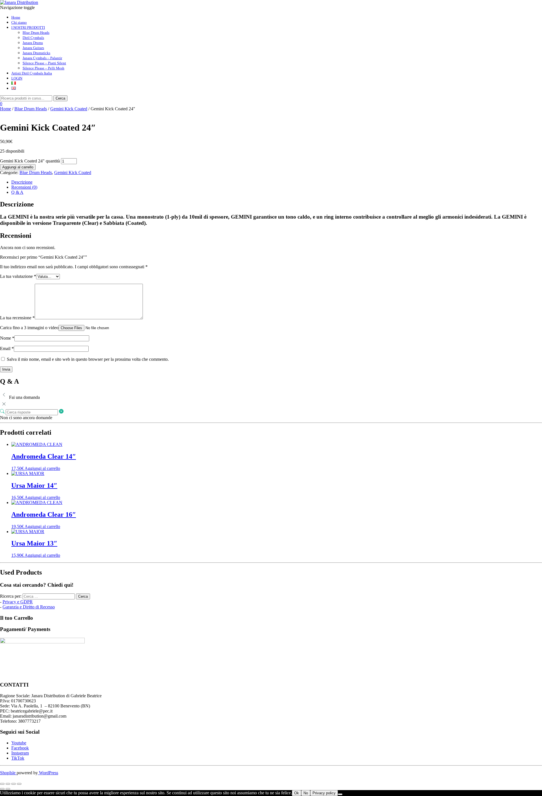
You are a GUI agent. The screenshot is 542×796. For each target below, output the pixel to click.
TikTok (17, 758)
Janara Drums (33, 43)
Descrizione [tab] (21, 182)
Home (15, 17)
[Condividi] (13, 784)
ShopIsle (8, 772)
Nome (7, 338)
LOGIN (16, 78)
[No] (340, 794)
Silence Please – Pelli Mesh (43, 68)
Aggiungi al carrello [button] (42, 468)
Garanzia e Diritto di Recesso (29, 606)
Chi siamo (19, 22)
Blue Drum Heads (36, 32)
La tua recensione (17, 317)
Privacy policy (324, 793)
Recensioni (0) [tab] (24, 187)
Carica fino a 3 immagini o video (29, 327)
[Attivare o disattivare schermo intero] (8, 784)
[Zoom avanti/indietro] (2, 784)
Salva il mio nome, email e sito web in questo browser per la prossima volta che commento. (88, 359)
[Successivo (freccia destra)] (8, 789)
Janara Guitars (33, 48)
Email (7, 348)
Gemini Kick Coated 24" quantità (30, 161)
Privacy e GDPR (18, 601)
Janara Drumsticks (36, 53)
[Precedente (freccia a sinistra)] (2, 789)
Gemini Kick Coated (68, 108)
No (305, 793)
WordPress (48, 772)
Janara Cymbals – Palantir (42, 58)
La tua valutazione (18, 276)
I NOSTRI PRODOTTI (28, 27)
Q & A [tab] (17, 192)
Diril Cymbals (33, 38)
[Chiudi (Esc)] (19, 784)
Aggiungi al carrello (17, 167)
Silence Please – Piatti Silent (44, 63)
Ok (296, 793)
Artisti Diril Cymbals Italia (31, 73)
